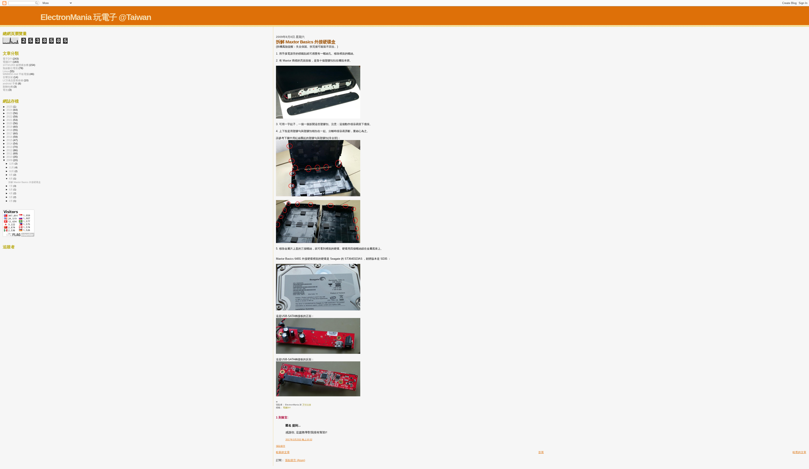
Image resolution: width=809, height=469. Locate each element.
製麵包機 (8, 86)
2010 (10, 156)
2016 (10, 136)
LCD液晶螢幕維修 (13, 80)
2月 (11, 201)
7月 (11, 186)
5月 (11, 189)
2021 (10, 120)
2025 (10, 106)
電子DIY (7, 58)
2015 (10, 140)
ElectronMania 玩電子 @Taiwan (95, 17)
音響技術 (8, 77)
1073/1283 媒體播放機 (15, 65)
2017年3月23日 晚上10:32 (298, 439)
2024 (10, 109)
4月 (11, 193)
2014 (10, 143)
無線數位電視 (10, 68)
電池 (5, 89)
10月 (12, 171)
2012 (10, 150)
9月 (11, 175)
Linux (6, 71)
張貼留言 (280, 446)
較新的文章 (283, 452)
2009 (10, 160)
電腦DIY (287, 407)
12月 (12, 163)
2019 (10, 126)
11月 (12, 167)
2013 (10, 147)
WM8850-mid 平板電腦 (16, 74)
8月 (11, 178)
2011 (10, 153)
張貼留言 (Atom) (295, 460)
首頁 (541, 452)
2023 (10, 113)
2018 (10, 130)
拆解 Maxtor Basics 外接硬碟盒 (24, 182)
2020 (10, 123)
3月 (11, 197)
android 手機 (10, 83)
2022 (10, 116)
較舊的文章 (799, 452)
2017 (10, 133)
